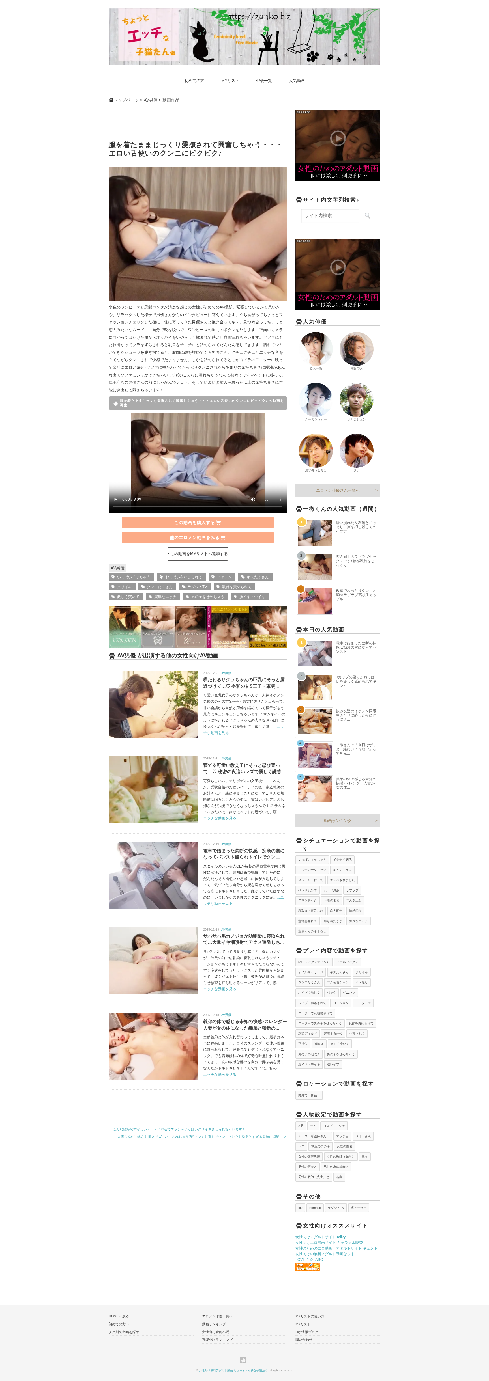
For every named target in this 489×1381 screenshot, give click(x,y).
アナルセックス (347, 962)
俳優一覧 (264, 80)
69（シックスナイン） (314, 962)
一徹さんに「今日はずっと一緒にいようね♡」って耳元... (356, 749)
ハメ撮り (361, 982)
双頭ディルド (307, 1033)
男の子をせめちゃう (207, 597)
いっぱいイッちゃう (133, 577)
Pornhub (315, 1207)
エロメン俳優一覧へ (217, 1316)
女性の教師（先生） (341, 1156)
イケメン (224, 577)
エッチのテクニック (312, 869)
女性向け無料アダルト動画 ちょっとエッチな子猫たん (233, 1370)
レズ (301, 1146)
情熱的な (355, 910)
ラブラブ (352, 890)
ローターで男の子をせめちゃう (320, 1023)
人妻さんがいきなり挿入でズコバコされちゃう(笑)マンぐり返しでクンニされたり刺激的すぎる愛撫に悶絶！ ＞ (202, 1137)
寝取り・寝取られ (310, 910)
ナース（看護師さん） (313, 1136)
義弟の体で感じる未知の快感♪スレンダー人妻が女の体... (356, 783)
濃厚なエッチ (165, 597)
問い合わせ (303, 1340)
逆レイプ (333, 1064)
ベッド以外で (307, 890)
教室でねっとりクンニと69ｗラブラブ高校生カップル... (356, 594)
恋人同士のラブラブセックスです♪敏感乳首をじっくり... (356, 560)
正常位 (303, 1043)
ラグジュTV (197, 587)
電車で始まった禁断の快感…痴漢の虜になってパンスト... (356, 647)
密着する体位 (333, 1033)
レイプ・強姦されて (312, 1003)
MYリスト (230, 80)
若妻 (339, 1177)
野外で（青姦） (309, 1095)
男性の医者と (307, 1166)
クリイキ (124, 587)
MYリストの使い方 (309, 1316)
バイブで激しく (309, 992)
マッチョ (342, 1136)
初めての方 (194, 80)
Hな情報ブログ (306, 1332)
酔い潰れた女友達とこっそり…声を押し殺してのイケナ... (356, 527)
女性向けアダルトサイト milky (320, 1237)
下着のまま (331, 900)
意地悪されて (307, 921)
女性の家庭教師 (309, 1156)
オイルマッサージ (310, 972)
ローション (341, 1003)
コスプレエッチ (334, 1125)
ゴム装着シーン (338, 982)
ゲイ (313, 1125)
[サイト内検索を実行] (367, 216)
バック (331, 992)
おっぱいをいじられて (183, 577)
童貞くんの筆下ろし (312, 931)
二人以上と (354, 900)
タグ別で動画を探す (124, 1332)
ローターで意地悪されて (315, 1013)
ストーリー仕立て (310, 880)
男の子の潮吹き (309, 1054)
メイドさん (363, 1136)
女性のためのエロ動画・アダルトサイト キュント (336, 1248)
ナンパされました (342, 880)
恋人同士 (336, 910)
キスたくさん (258, 577)
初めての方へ (119, 1324)
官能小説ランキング (217, 1340)
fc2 (300, 1207)
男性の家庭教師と (336, 1166)
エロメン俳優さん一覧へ (338, 490)
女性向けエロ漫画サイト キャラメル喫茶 (329, 1242)
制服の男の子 (320, 1146)
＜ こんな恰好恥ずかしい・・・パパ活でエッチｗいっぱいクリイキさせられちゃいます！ (177, 1129)
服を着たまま (333, 921)
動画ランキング (338, 820)
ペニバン (349, 992)
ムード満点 (331, 890)
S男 (300, 1125)
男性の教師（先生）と (313, 1177)
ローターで (363, 1003)
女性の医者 (344, 1146)
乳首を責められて (237, 587)
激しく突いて (128, 597)
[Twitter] (244, 1360)
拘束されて (357, 1033)
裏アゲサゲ (358, 1207)
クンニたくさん (160, 587)
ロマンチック (307, 900)
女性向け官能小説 (215, 1332)
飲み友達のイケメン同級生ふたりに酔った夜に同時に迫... (356, 715)
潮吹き (319, 1043)
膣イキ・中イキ (252, 597)
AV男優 (118, 568)
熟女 (365, 1156)
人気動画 (297, 80)
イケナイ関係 (342, 859)
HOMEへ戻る (119, 1316)
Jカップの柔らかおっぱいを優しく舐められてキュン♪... (356, 681)
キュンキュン (342, 869)
